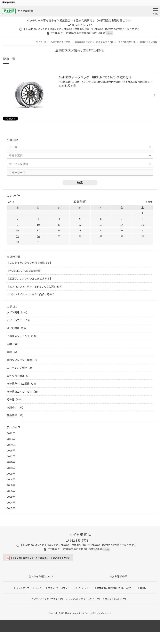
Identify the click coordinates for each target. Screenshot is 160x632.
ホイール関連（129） (19, 320)
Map (110, 33)
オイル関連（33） (17, 328)
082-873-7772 (82, 24)
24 (38, 236)
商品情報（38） (16, 415)
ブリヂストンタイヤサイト (47, 598)
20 (101, 230)
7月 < (11, 202)
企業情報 (142, 588)
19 (80, 230)
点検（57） (13, 344)
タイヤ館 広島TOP (126, 41)
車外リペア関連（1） (19, 376)
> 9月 (149, 202)
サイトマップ (22, 588)
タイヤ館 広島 (25, 11)
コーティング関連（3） (20, 367)
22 (142, 230)
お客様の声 (121, 576)
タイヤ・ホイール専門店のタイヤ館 (53, 41)
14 (121, 225)
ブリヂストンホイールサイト (82, 598)
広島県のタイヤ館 (104, 41)
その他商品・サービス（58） (23, 391)
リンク (38, 588)
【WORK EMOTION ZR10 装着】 (25, 270)
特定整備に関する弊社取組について (114, 588)
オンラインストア (113, 598)
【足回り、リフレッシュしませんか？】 (29, 278)
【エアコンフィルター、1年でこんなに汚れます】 (35, 286)
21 (121, 230)
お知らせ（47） (16, 407)
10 (38, 225)
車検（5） (12, 352)
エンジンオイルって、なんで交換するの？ (30, 294)
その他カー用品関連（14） (22, 383)
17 (38, 230)
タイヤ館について (44, 576)
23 (17, 236)
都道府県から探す (83, 41)
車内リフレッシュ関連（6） (23, 360)
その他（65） (14, 399)
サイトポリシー (83, 588)
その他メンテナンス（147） (23, 336)
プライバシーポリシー (58, 588)
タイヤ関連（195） (18, 312)
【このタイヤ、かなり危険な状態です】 (29, 262)
